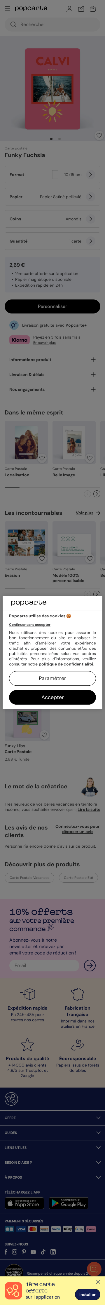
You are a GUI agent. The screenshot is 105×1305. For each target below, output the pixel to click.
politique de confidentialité (66, 664)
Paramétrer (52, 678)
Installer (87, 1294)
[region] (52, 652)
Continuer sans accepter (29, 624)
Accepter (52, 697)
